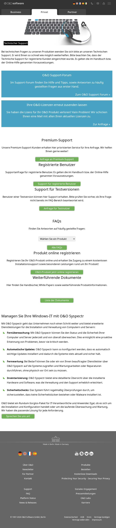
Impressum (97, 519)
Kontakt (28, 478)
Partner (72, 12)
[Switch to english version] (25, 453)
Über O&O (28, 464)
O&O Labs (86, 498)
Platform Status (28, 498)
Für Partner (28, 473)
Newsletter (28, 469)
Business (15, 12)
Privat (44, 12)
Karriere (86, 502)
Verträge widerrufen (80, 519)
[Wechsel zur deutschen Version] (20, 453)
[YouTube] (77, 453)
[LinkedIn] (91, 453)
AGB (82, 517)
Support (28, 489)
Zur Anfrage (100, 124)
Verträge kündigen (102, 517)
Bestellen (85, 469)
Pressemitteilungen (86, 493)
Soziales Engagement (86, 489)
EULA (89, 517)
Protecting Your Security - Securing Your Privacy (86, 478)
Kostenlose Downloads (85, 473)
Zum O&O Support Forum (91, 94)
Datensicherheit (71, 517)
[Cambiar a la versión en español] (35, 453)
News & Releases (28, 502)
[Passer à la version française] (30, 453)
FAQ (28, 493)
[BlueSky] (86, 453)
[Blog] (82, 453)
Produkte (85, 464)
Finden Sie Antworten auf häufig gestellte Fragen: (57, 228)
